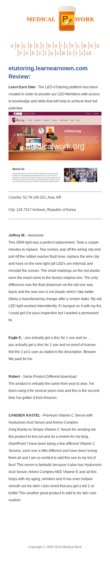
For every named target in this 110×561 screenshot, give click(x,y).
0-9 (88, 53)
